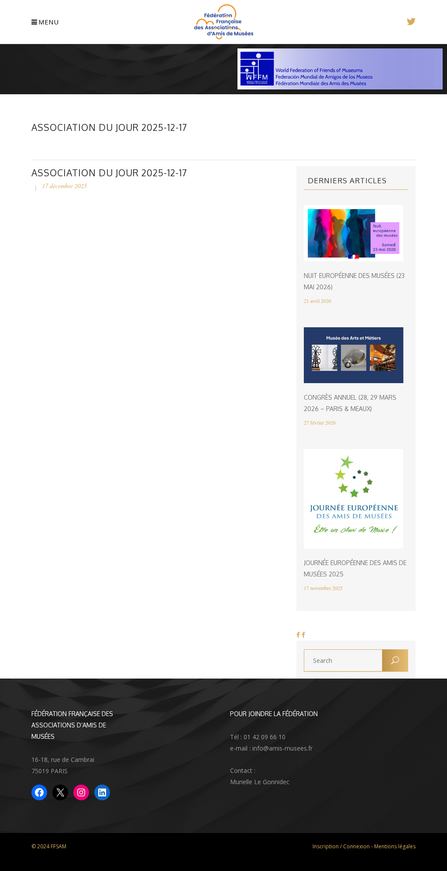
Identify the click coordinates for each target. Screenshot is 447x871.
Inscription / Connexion (341, 846)
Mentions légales (395, 846)
